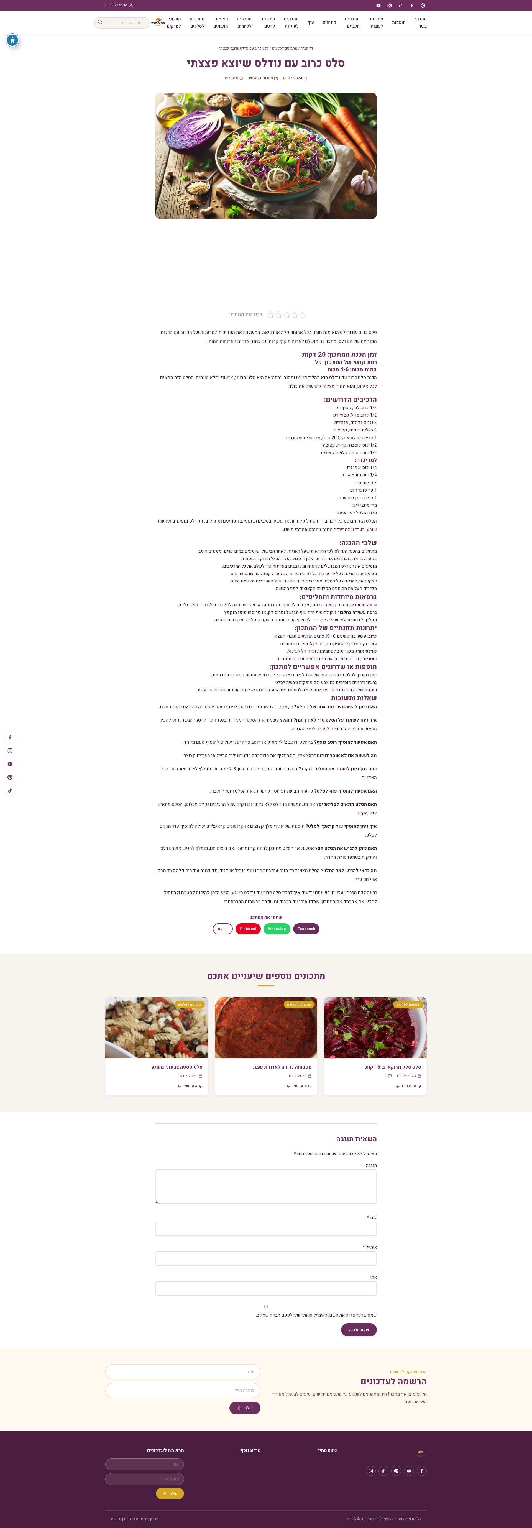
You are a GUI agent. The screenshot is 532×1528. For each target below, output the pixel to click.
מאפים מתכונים (220, 22)
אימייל (370, 1247)
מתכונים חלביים (352, 22)
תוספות (399, 22)
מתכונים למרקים (173, 22)
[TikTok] (10, 790)
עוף (311, 22)
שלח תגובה (359, 1330)
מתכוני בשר (421, 22)
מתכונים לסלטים (197, 22)
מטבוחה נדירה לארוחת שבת (282, 1067)
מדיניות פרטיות (135, 1519)
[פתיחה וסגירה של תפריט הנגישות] (12, 40)
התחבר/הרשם (116, 5)
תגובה (371, 1165)
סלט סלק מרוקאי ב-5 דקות (393, 1067)
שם (372, 1217)
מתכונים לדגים (267, 22)
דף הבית (307, 48)
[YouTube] (10, 764)
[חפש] (100, 22)
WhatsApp (277, 929)
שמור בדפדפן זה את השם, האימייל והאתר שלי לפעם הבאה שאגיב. (316, 1315)
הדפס (223, 929)
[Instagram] (10, 750)
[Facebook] (10, 737)
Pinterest (248, 929)
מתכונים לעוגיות (291, 22)
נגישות (116, 1519)
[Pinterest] (10, 777)
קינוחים (329, 22)
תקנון (154, 1519)
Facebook (306, 929)
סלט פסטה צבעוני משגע (177, 1067)
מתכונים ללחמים (244, 22)
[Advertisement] (266, 269)
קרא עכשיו (411, 1086)
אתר (373, 1277)
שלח (248, 1408)
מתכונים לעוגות (376, 22)
